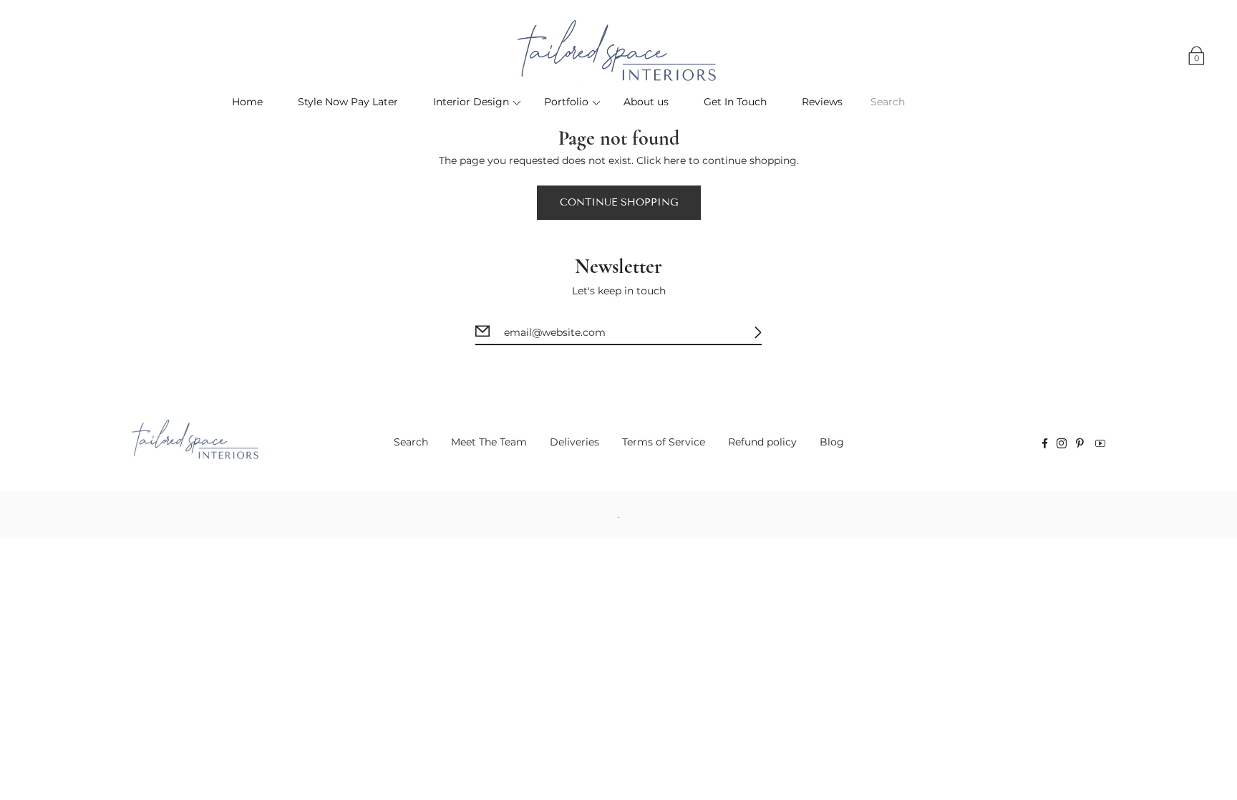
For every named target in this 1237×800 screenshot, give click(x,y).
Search (411, 441)
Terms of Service (663, 441)
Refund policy (762, 441)
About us (646, 101)
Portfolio (566, 101)
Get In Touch (735, 101)
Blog (832, 441)
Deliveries (574, 441)
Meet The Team (489, 441)
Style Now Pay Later (348, 101)
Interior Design (471, 101)
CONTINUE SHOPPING (619, 202)
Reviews (822, 101)
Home (247, 101)
